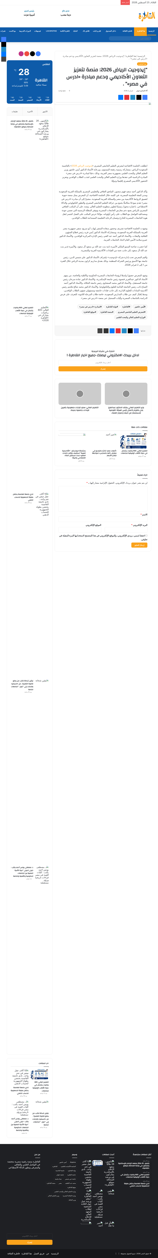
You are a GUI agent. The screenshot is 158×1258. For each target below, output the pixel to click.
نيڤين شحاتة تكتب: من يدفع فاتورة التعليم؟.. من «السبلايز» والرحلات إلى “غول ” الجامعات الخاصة (22, 685)
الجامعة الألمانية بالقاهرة (68, 1166)
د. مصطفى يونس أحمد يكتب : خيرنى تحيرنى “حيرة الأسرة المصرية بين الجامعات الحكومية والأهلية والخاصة (22, 872)
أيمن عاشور (139, 306)
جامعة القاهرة (71, 1175)
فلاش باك (86, 31)
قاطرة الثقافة (127, 31)
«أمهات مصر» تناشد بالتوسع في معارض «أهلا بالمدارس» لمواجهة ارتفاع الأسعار (104, 453)
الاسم (143, 514)
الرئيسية (151, 31)
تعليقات (15, 111)
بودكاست (12, 31)
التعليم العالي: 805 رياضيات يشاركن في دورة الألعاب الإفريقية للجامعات (134, 452)
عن (47, 1253)
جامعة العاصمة (60, 1170)
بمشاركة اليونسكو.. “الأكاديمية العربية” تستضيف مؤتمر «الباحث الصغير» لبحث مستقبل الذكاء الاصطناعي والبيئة (74, 454)
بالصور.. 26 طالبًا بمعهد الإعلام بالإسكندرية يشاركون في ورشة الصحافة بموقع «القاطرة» (22, 123)
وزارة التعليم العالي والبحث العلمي (130, 317)
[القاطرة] (146, 16)
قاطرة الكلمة (65, 31)
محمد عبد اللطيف (70, 1183)
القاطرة (125, 306)
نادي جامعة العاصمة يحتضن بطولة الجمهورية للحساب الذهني (23, 497)
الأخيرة (30, 111)
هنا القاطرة (141, 31)
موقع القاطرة (89, 312)
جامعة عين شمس (70, 1179)
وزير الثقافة (72, 1200)
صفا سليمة (58, 1179)
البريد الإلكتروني (139, 525)
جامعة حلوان (60, 1175)
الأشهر (45, 111)
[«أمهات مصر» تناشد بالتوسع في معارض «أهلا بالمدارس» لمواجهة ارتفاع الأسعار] (103, 441)
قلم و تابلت (97, 31)
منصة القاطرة (106, 312)
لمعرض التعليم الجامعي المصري (131, 312)
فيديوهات (37, 31)
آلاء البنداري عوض (141, 91)
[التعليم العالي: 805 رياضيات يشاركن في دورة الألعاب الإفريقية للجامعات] (133, 441)
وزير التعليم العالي (53, 1196)
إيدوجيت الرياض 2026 (82, 165)
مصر (60, 1183)
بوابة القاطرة (111, 306)
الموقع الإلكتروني (93, 525)
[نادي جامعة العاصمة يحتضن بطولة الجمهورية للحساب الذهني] (42, 585)
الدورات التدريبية (25, 31)
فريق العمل (39, 1253)
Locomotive (51, 31)
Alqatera (73, 1162)
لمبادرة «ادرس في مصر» (89, 306)
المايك (75, 31)
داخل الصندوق (111, 31)
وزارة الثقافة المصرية (69, 1196)
